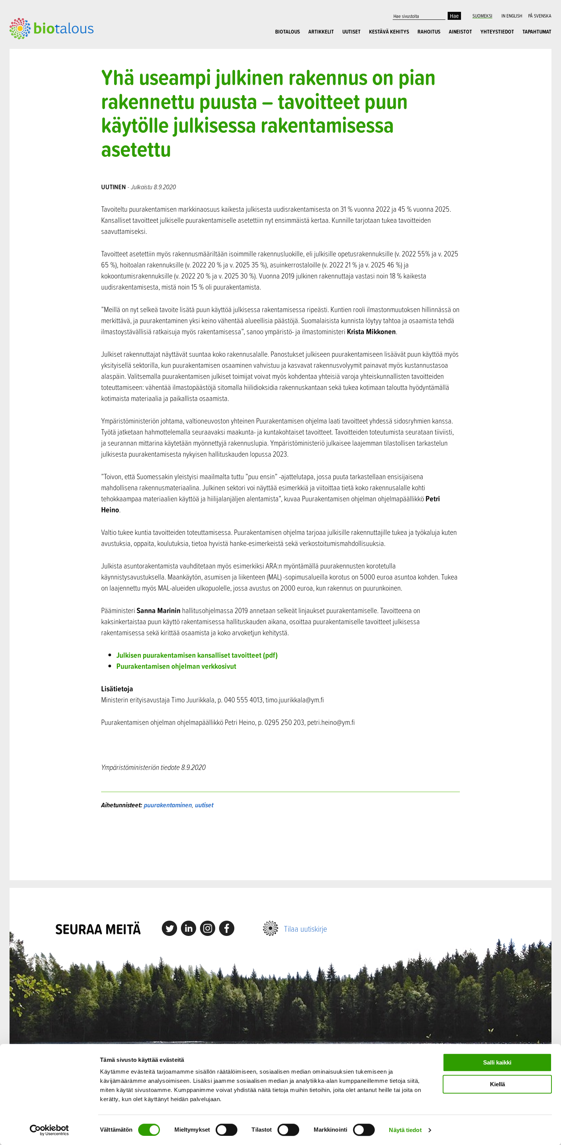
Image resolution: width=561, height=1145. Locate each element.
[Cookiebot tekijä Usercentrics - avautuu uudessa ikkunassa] (49, 1130)
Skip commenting (281, 845)
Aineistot (460, 31)
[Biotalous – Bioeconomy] (52, 28)
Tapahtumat (536, 31)
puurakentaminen (168, 805)
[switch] (226, 1130)
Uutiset (351, 31)
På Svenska (539, 15)
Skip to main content (36, 47)
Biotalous (287, 31)
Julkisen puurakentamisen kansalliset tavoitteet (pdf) (197, 654)
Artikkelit (321, 31)
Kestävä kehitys (389, 31)
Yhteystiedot (497, 31)
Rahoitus (429, 31)
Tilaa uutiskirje (305, 928)
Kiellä (497, 1084)
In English (511, 15)
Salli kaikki (497, 1062)
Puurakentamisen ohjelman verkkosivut (176, 666)
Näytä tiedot (405, 1130)
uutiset (204, 805)
